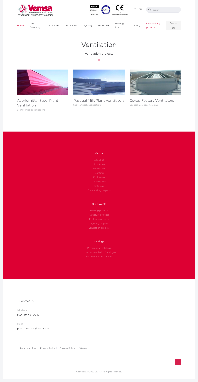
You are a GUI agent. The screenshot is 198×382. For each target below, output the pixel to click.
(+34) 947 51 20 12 (28, 314)
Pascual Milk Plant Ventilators (99, 100)
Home (20, 25)
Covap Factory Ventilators (152, 100)
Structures (54, 25)
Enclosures (103, 25)
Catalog (136, 25)
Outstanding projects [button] (153, 25)
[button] (178, 362)
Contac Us (173, 25)
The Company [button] (35, 25)
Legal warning (28, 348)
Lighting (87, 25)
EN (140, 9)
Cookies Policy (67, 348)
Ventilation (71, 25)
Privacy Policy (47, 348)
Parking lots (119, 25)
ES (134, 9)
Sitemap (83, 348)
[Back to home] (35, 10)
